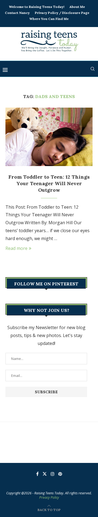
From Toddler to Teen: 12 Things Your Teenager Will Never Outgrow (49, 183)
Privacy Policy (49, 497)
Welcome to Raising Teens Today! (36, 7)
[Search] (92, 69)
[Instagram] (52, 474)
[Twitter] (44, 474)
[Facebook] (37, 474)
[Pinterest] (60, 474)
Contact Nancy (17, 13)
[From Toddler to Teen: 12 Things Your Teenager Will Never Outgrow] (49, 137)
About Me (77, 7)
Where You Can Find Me (49, 19)
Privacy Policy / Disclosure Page (62, 13)
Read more (16, 248)
